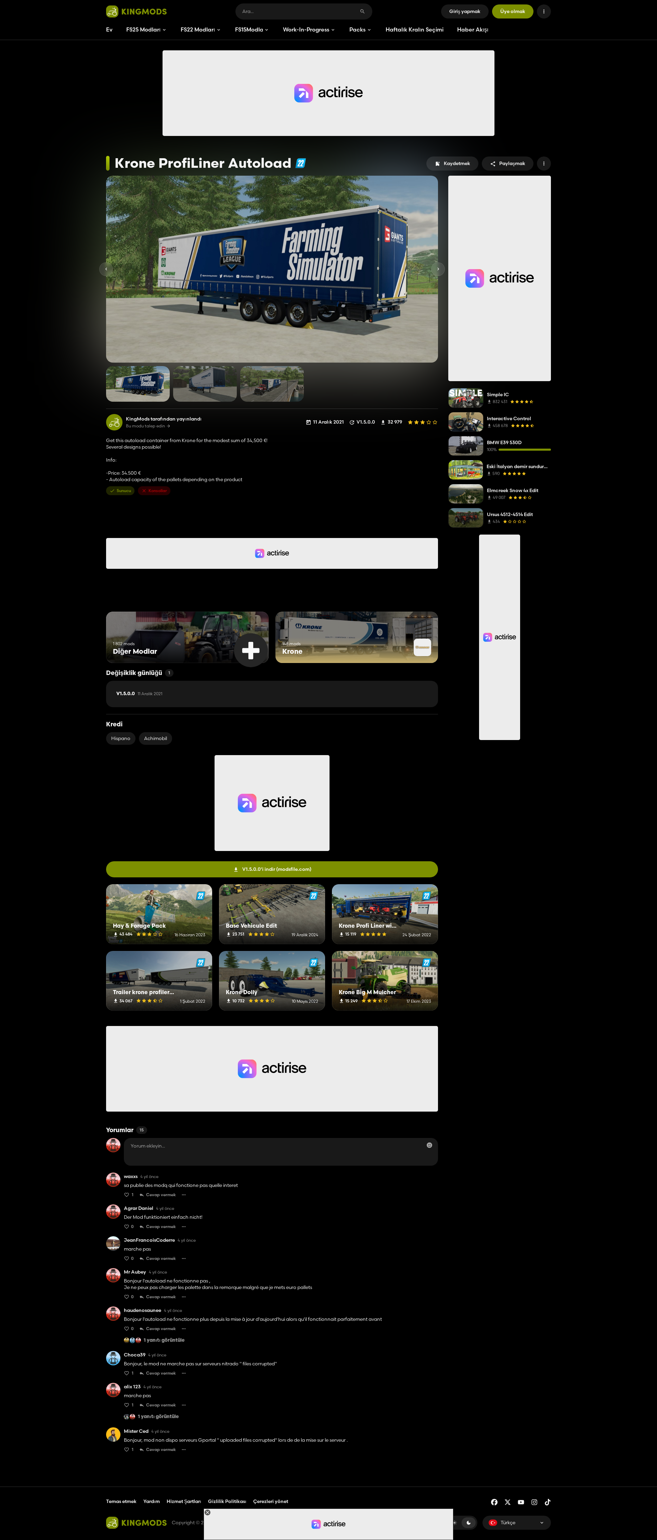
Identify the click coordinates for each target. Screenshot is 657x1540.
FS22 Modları (198, 29)
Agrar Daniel (138, 1208)
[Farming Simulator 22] (300, 163)
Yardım (151, 1501)
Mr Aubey (135, 1272)
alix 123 (132, 1387)
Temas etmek (121, 1501)
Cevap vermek (161, 1194)
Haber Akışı (472, 29)
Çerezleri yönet (270, 1501)
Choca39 (134, 1355)
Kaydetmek (457, 163)
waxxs (131, 1176)
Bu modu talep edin (145, 426)
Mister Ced (136, 1431)
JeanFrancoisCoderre (149, 1240)
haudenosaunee (142, 1310)
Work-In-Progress (306, 29)
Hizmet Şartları (184, 1501)
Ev (109, 29)
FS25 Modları (143, 29)
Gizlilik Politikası (227, 1501)
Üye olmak (512, 11)
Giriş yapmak (464, 11)
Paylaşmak (512, 163)
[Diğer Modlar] (250, 650)
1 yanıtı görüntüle (164, 1340)
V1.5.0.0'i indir (276, 869)
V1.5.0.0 (139, 694)
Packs (357, 29)
